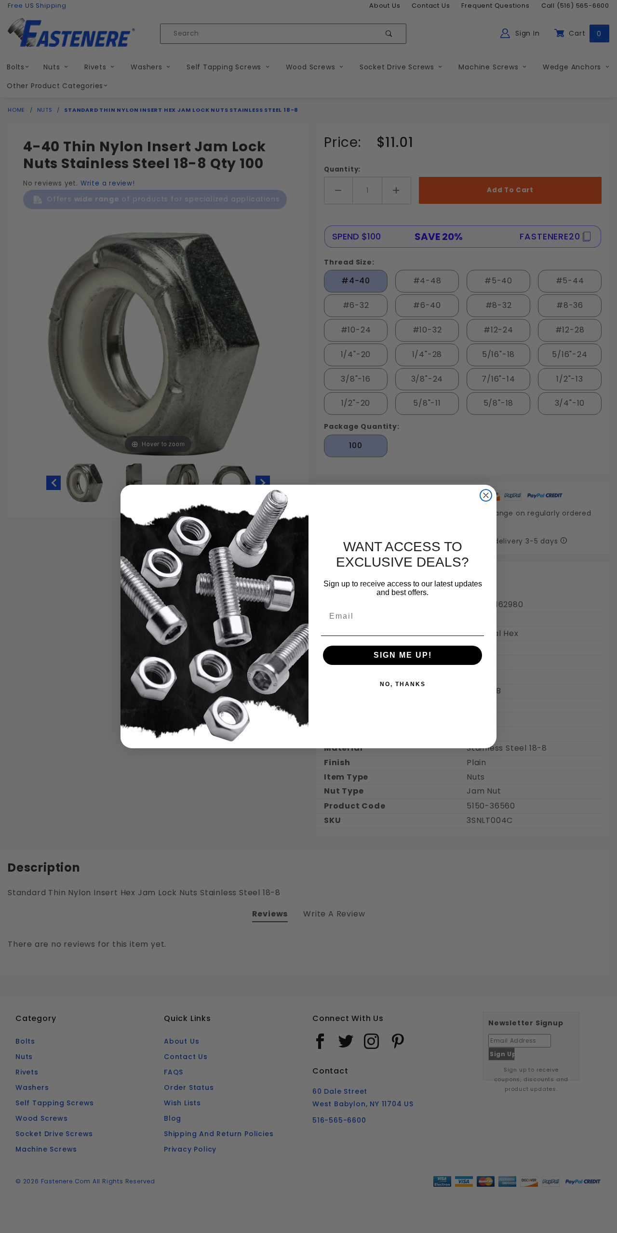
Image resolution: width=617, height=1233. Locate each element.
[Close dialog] (486, 495)
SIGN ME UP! (403, 655)
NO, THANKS (403, 684)
